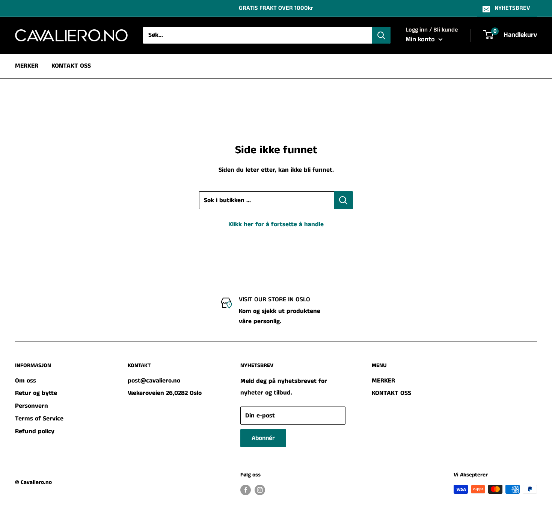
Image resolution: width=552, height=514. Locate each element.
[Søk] (381, 35)
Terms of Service (39, 418)
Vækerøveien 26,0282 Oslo (165, 393)
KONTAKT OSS (71, 65)
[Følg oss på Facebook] (245, 490)
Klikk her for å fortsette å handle (276, 224)
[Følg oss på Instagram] (260, 490)
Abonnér (263, 438)
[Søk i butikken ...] (343, 200)
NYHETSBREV (512, 8)
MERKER (26, 65)
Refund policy (34, 431)
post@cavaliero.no (154, 380)
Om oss (25, 380)
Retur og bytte (36, 393)
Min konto (421, 39)
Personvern (31, 405)
